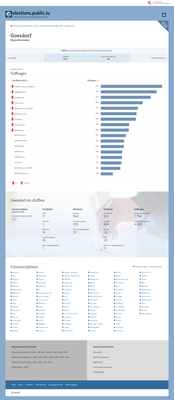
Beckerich (15, 279)
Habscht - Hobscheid (71, 272)
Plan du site (41, 384)
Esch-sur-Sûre (42, 300)
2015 (26, 367)
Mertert (92, 286)
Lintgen (66, 327)
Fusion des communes (103, 367)
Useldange (119, 331)
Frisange (41, 317)
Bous (14, 314)
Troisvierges (119, 327)
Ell (39, 290)
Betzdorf (15, 296)
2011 (45, 362)
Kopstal (66, 310)
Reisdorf (92, 331)
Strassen (118, 320)
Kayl (65, 296)
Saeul (117, 286)
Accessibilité (98, 372)
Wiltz (143, 303)
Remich (118, 272)
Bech (14, 276)
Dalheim (15, 331)
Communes (69, 26)
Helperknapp (68, 283)
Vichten (144, 279)
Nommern (93, 303)
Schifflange (119, 303)
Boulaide (15, 307)
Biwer (14, 303)
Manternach (94, 279)
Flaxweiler (41, 314)
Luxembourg (94, 272)
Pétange (92, 310)
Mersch (92, 283)
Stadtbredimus (121, 310)
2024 (35, 357)
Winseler (144, 310)
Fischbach (41, 310)
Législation (98, 362)
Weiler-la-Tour (146, 296)
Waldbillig (145, 286)
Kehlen (66, 300)
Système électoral (101, 357)
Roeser (118, 276)
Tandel (118, 324)
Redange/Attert (95, 327)
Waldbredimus (146, 290)
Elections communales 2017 (51, 26)
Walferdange (146, 293)
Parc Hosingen (94, 307)
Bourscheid (16, 310)
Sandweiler (119, 290)
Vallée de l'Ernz (146, 272)
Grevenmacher (158, 58)
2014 (45, 357)
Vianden (144, 276)
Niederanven (94, 300)
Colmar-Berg (16, 320)
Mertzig (92, 290)
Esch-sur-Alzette (43, 296)
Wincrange (145, 307)
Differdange (42, 276)
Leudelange (68, 324)
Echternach (42, 286)
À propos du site (56, 384)
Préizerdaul (93, 314)
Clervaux (15, 317)
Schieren (118, 300)
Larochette (67, 317)
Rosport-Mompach (122, 279)
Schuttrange (120, 307)
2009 (49, 352)
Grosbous (41, 331)
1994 (65, 352)
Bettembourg (16, 290)
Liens (20, 384)
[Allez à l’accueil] (11, 26)
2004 (54, 352)
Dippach (41, 279)
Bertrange (15, 286)
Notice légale (71, 384)
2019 (40, 357)
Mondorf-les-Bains (96, 296)
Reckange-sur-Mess (96, 324)
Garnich (12, 58)
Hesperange (68, 286)
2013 (44, 352)
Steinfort (119, 314)
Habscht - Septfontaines (72, 276)
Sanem (118, 293)
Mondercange (94, 293)
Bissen (14, 300)
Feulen (40, 307)
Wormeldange (146, 314)
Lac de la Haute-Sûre (70, 314)
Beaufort (15, 272)
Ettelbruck (41, 303)
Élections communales (23, 26)
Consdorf (15, 324)
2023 (33, 352)
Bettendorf (16, 293)
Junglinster (67, 290)
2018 (38, 352)
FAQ (13, 384)
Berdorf (14, 283)
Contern (15, 327)
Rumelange (119, 283)
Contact (29, 384)
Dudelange (41, 283)
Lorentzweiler (68, 331)
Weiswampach (146, 300)
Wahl (143, 283)
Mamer (92, 276)
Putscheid (93, 317)
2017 (36, 26)
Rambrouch (94, 320)
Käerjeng (67, 293)
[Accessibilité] (164, 15)
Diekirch (41, 272)
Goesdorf (41, 324)
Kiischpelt (67, 303)
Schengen (119, 296)
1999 (60, 352)
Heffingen (67, 279)
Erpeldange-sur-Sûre (45, 293)
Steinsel (118, 317)
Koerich (66, 307)
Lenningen (67, 320)
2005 (50, 362)
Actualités (97, 352)
